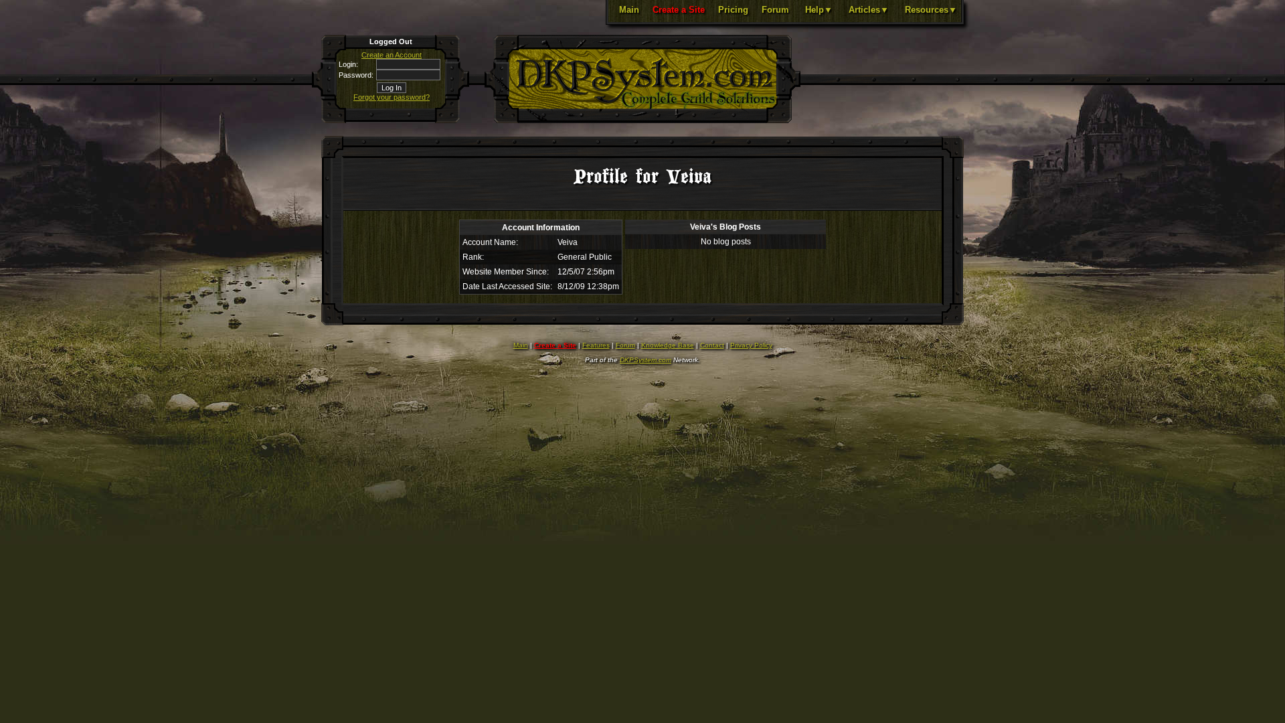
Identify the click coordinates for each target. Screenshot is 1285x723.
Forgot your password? (391, 97)
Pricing (733, 10)
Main (629, 10)
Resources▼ (931, 10)
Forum (775, 10)
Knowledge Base (667, 345)
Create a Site (679, 10)
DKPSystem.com (645, 360)
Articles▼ (869, 10)
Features (596, 345)
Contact (712, 345)
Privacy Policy (751, 345)
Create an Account (391, 55)
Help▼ (819, 10)
